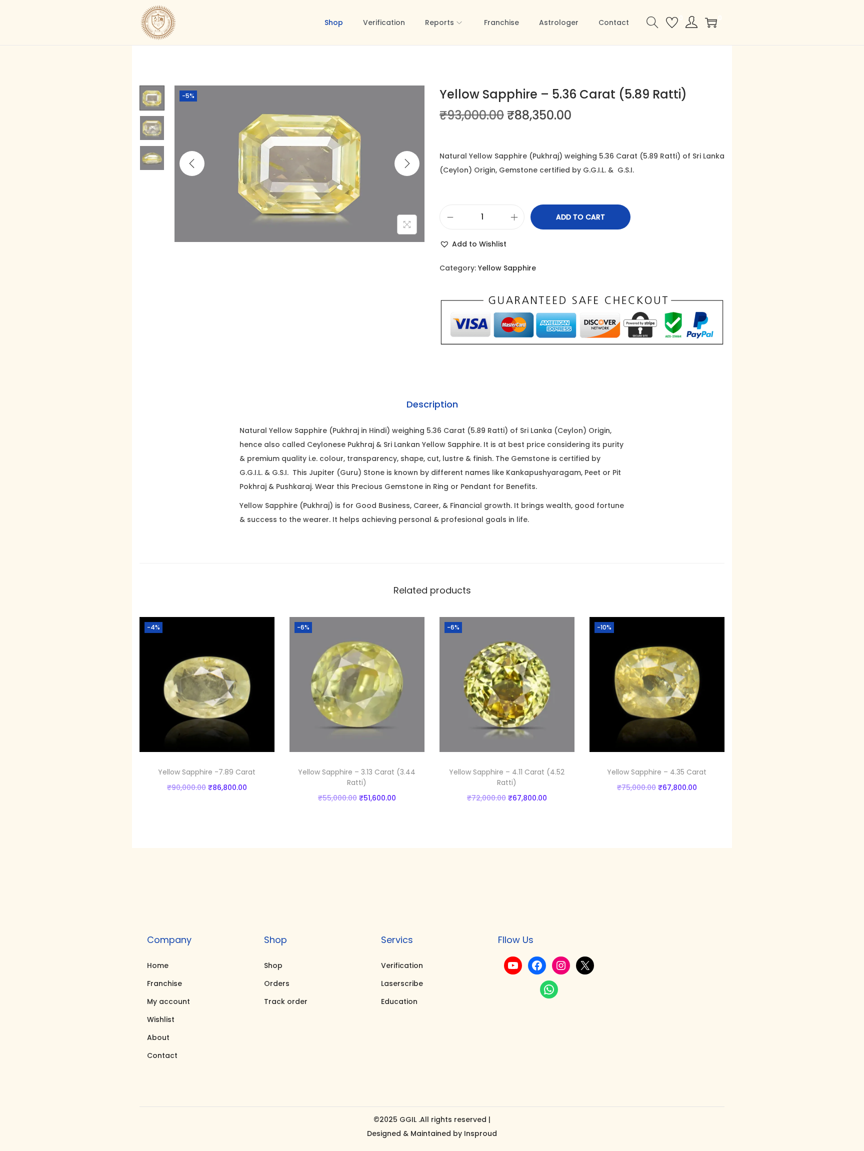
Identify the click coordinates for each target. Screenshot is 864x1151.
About (158, 1037)
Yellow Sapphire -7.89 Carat (207, 772)
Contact (162, 1055)
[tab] (432, 405)
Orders (277, 983)
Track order (286, 1001)
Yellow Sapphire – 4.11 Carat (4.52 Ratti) (506, 777)
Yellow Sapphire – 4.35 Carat (656, 772)
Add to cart (580, 217)
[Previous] (192, 163)
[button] (473, 244)
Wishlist (160, 1019)
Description (432, 404)
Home (157, 965)
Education (399, 1001)
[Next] (407, 163)
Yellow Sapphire (507, 268)
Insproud (480, 1133)
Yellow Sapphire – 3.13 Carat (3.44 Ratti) (357, 777)
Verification (402, 965)
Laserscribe (402, 983)
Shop (273, 965)
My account (168, 1001)
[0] (672, 22)
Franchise (164, 983)
